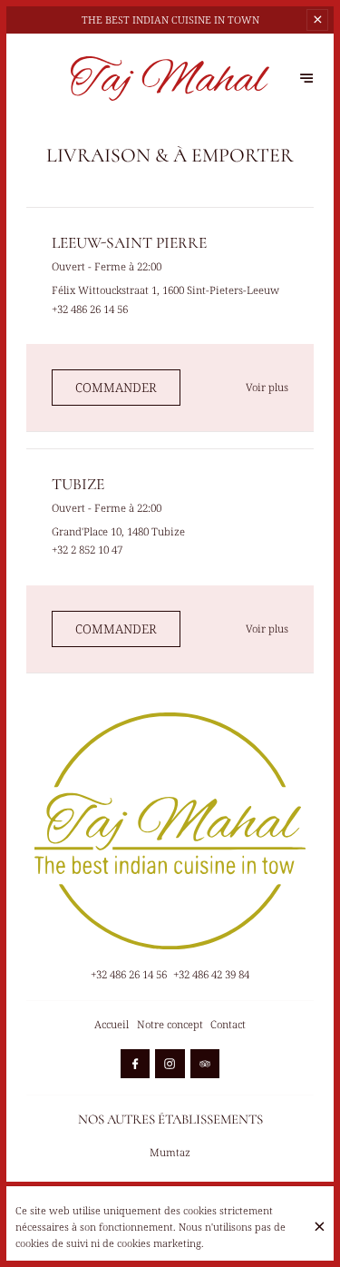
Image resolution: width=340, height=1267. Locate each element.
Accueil (111, 1024)
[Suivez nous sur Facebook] (135, 1063)
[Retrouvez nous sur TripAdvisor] (204, 1063)
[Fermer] (319, 1227)
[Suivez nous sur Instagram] (169, 1063)
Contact (228, 1024)
